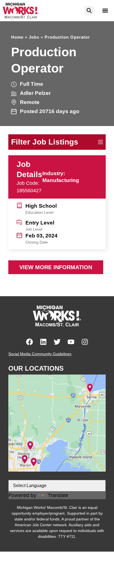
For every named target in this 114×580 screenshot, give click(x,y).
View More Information (55, 267)
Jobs (34, 37)
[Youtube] (71, 341)
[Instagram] (84, 341)
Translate (58, 495)
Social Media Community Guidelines (39, 354)
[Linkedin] (43, 341)
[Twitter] (57, 341)
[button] (89, 10)
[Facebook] (29, 341)
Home (17, 37)
